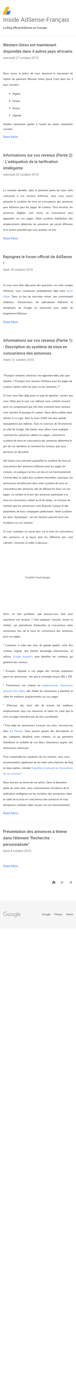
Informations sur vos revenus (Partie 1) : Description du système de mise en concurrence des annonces (37, 347)
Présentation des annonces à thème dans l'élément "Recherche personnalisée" (35, 838)
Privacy (58, 914)
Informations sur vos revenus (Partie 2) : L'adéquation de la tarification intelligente (37, 161)
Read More (10, 137)
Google (46, 914)
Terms (69, 914)
